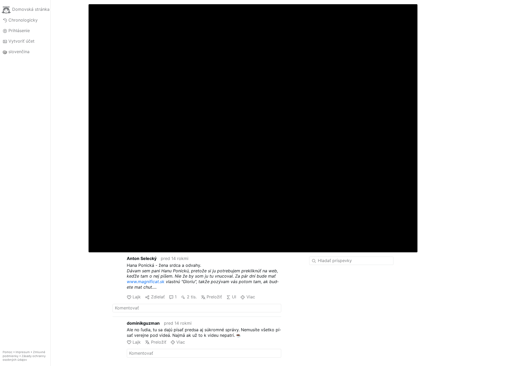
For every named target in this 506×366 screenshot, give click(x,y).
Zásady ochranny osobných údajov (24, 358)
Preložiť (214, 296)
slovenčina (19, 51)
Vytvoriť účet (21, 41)
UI (234, 296)
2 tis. (191, 296)
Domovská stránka (31, 9)
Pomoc (7, 352)
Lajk (137, 296)
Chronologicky (23, 20)
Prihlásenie (19, 30)
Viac (250, 296)
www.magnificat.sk (145, 281)
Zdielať (157, 296)
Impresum (23, 352)
